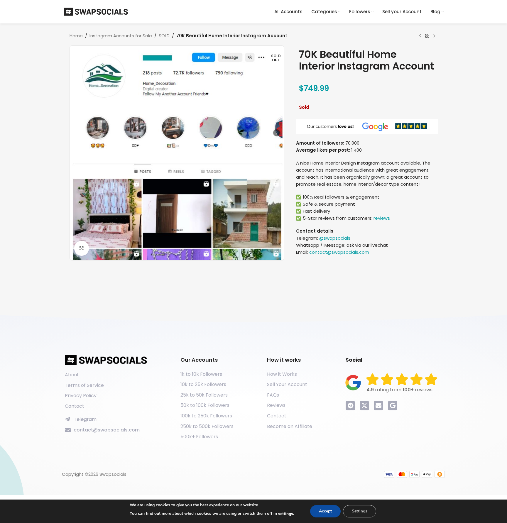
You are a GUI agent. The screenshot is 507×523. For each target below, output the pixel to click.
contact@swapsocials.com (339, 252)
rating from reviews (399, 389)
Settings (359, 511)
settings (285, 514)
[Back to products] (427, 36)
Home (76, 36)
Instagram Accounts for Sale (120, 36)
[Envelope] (378, 405)
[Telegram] (350, 405)
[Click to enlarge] (81, 248)
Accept (325, 511)
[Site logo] (96, 11)
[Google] (392, 405)
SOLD (164, 36)
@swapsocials (334, 238)
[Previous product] (420, 36)
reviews (382, 218)
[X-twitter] (364, 405)
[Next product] (434, 36)
